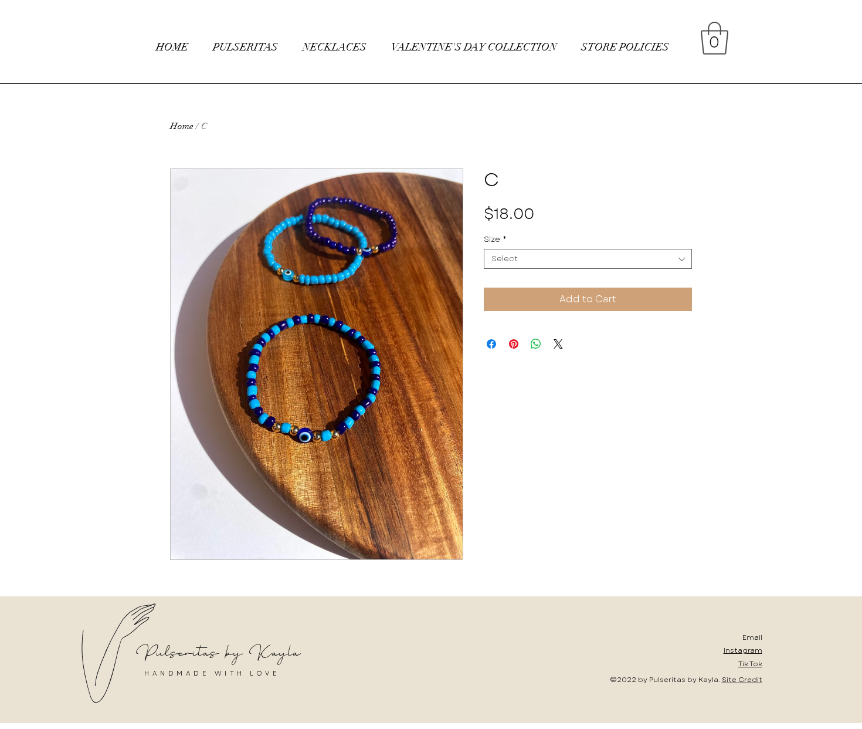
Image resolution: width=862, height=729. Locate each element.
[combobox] (588, 259)
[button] (714, 38)
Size (495, 239)
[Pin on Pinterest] (514, 344)
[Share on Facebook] (491, 344)
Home (182, 126)
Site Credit (742, 679)
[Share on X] (558, 344)
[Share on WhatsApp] (536, 344)
